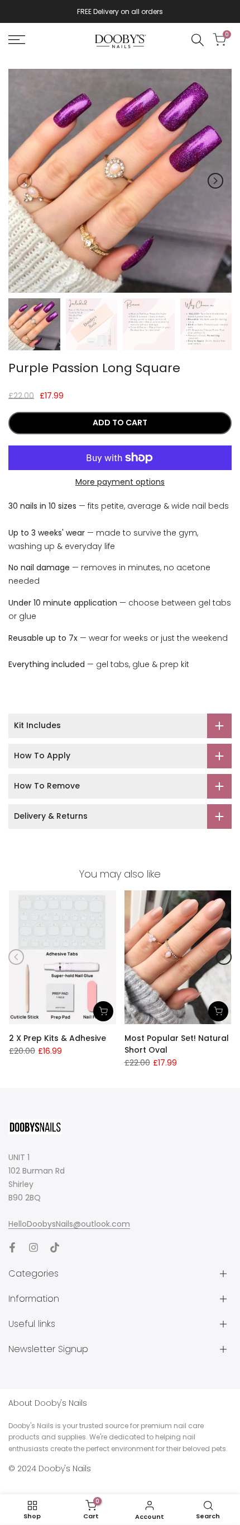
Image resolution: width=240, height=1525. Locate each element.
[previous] (24, 181)
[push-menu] (16, 40)
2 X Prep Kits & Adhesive (57, 1038)
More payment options (120, 481)
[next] (215, 181)
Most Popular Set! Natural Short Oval (176, 1044)
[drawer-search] (197, 40)
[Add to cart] (103, 1011)
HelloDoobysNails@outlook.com (69, 1224)
